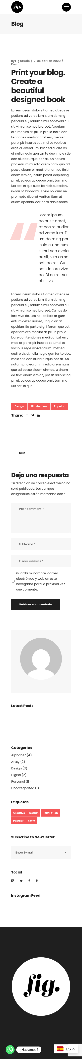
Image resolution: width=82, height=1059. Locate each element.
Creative (19, 813)
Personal (18, 781)
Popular (59, 406)
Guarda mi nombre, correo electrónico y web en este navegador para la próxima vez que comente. (40, 581)
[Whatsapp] (10, 1049)
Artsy (15, 761)
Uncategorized (22, 788)
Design (16, 64)
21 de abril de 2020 (47, 61)
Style (31, 821)
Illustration (39, 406)
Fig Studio (22, 61)
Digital (16, 775)
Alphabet (18, 755)
